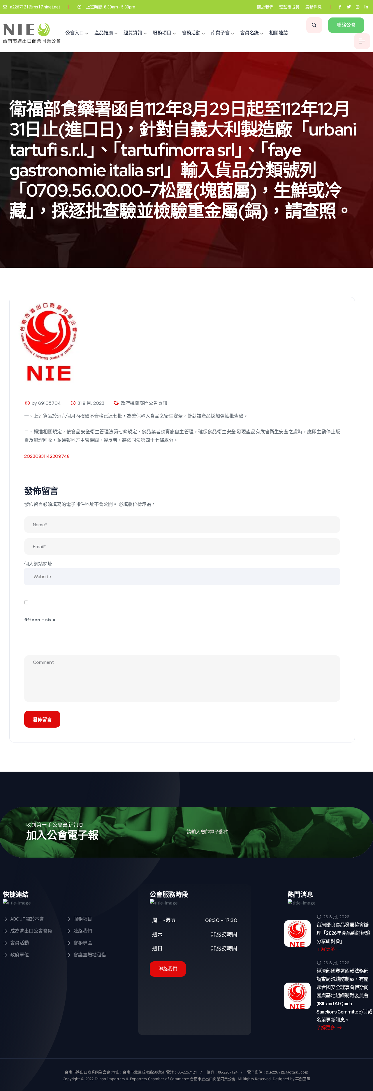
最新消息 (313, 7)
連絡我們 (82, 931)
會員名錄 (249, 33)
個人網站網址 (38, 564)
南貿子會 (220, 33)
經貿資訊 (133, 33)
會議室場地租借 (89, 955)
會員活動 (19, 943)
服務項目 (162, 33)
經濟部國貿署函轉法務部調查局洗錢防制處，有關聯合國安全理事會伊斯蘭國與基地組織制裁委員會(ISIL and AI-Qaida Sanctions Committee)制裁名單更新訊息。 (344, 995)
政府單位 (19, 955)
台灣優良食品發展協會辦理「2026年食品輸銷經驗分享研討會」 (343, 933)
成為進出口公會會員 (31, 931)
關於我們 (265, 7)
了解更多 (326, 949)
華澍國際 (302, 1078)
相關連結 (278, 33)
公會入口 (74, 33)
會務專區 (82, 943)
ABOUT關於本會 (27, 919)
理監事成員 (289, 7)
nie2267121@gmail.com (287, 1072)
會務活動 (191, 33)
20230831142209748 (47, 456)
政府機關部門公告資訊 (144, 403)
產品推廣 (103, 33)
